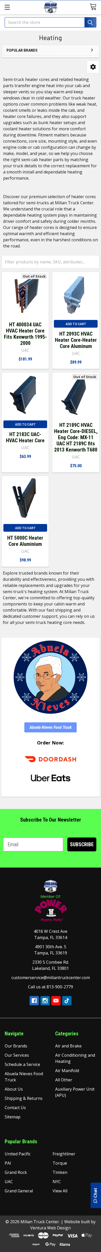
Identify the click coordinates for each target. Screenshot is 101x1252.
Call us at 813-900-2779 (50, 987)
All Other (63, 1080)
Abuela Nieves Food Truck (50, 727)
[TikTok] (66, 1000)
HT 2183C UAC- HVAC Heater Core (25, 437)
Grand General (19, 1191)
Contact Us (15, 1107)
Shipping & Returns (23, 1098)
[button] (93, 67)
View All (60, 1191)
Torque (60, 1163)
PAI (8, 1163)
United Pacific (18, 1154)
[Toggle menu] (7, 7)
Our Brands (16, 1046)
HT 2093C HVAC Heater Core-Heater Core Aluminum (76, 340)
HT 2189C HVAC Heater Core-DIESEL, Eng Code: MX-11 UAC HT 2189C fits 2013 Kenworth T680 (76, 437)
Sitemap (12, 1117)
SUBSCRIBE (82, 844)
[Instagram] (45, 1000)
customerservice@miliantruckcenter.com (50, 977)
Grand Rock (16, 1172)
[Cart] (93, 7)
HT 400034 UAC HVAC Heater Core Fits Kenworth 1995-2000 (25, 333)
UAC (9, 1181)
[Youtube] (56, 1000)
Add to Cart (76, 324)
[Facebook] (34, 1000)
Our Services (17, 1055)
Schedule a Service (22, 1064)
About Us (14, 1089)
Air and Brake (68, 1046)
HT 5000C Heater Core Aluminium (25, 541)
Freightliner (64, 1154)
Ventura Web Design (50, 1228)
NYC (57, 1181)
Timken (60, 1172)
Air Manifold (67, 1070)
